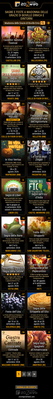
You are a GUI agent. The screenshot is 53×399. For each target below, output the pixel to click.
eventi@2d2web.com (27, 397)
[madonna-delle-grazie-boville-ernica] (48, 22)
